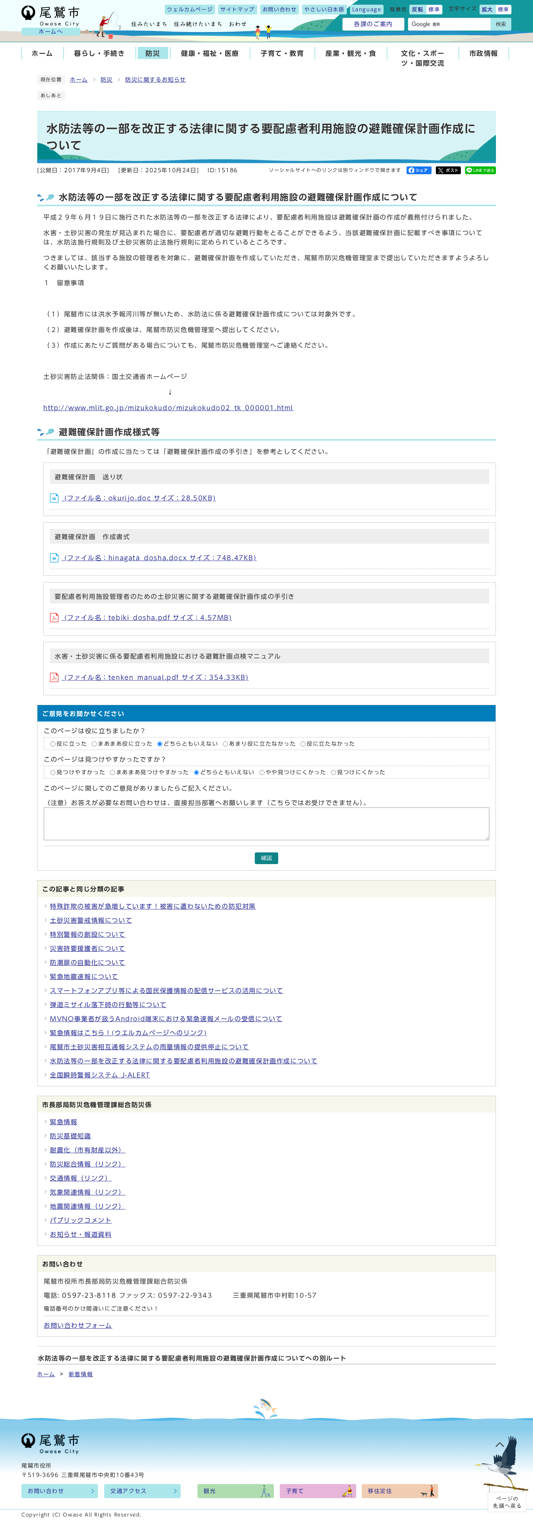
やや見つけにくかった (297, 772)
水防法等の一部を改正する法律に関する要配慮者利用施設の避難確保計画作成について (184, 1061)
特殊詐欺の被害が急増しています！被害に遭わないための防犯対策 (153, 906)
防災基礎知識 (70, 1136)
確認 (266, 858)
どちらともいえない (190, 744)
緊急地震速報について (84, 976)
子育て (295, 1491)
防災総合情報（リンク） (88, 1164)
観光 (210, 1491)
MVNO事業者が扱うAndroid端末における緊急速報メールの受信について (166, 1019)
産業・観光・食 (350, 53)
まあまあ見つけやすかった (152, 772)
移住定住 (380, 1491)
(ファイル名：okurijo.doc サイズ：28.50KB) (139, 498)
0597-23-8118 (89, 1295)
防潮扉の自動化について (88, 962)
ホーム (42, 53)
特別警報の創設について (88, 934)
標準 (434, 9)
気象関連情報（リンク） (88, 1192)
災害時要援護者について (88, 948)
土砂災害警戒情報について (91, 920)
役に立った (72, 744)
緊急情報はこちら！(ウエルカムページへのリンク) (128, 1033)
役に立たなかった (331, 744)
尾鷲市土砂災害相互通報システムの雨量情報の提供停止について (149, 1047)
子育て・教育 (282, 53)
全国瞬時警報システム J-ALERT (100, 1075)
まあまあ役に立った (125, 744)
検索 (501, 24)
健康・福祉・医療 (210, 53)
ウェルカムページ (190, 9)
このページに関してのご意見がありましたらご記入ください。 (140, 789)
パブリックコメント (81, 1220)
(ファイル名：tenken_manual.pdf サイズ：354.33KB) (155, 677)
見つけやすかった (81, 772)
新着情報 (81, 1374)
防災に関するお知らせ (155, 79)
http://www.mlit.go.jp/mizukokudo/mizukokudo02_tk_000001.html (168, 408)
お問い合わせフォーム (78, 1325)
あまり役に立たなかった (262, 744)
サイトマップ (237, 9)
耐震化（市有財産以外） (88, 1150)
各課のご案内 (373, 24)
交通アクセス (128, 1491)
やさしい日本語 (324, 9)
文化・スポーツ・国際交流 (423, 58)
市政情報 (483, 53)
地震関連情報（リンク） (88, 1206)
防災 (153, 53)
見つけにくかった (361, 772)
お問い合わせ (280, 9)
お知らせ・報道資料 (81, 1234)
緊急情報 (63, 1122)
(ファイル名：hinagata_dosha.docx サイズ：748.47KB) (159, 558)
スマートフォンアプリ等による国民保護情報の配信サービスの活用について (166, 991)
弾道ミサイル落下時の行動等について (108, 1005)
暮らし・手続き (99, 53)
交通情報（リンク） (81, 1178)
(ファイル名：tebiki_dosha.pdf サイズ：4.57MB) (147, 617)
